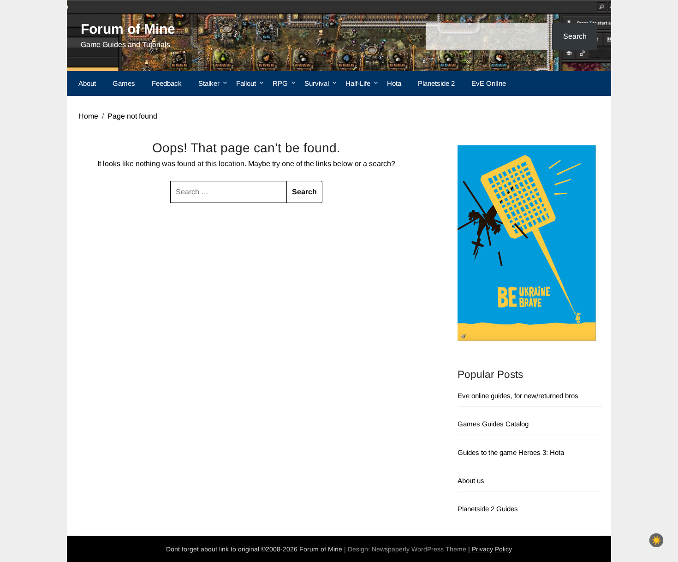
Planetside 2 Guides (488, 509)
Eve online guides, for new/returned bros (518, 396)
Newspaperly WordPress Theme (419, 549)
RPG (280, 83)
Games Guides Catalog (493, 424)
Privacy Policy (492, 549)
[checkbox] (656, 540)
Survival (316, 83)
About (87, 83)
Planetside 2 (436, 83)
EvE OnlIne (488, 83)
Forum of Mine (128, 28)
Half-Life (357, 83)
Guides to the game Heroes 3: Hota (511, 452)
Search (575, 36)
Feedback (167, 83)
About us (471, 480)
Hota (394, 83)
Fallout (246, 83)
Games (124, 83)
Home (88, 116)
